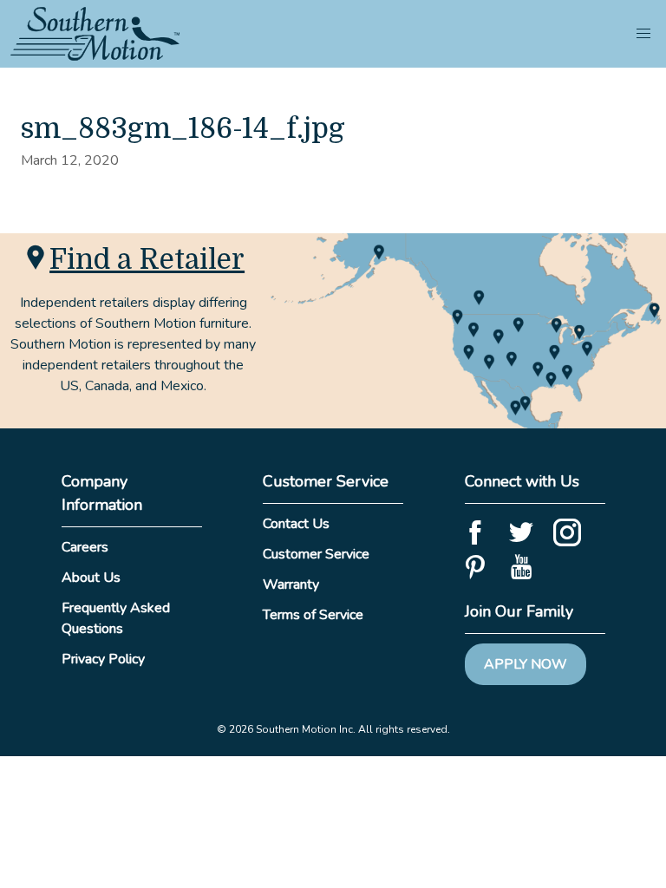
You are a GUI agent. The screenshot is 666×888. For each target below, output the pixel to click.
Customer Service (316, 554)
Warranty (291, 584)
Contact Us (296, 523)
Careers (85, 547)
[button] (643, 33)
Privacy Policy (103, 659)
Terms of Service (313, 614)
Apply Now (525, 664)
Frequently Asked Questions (116, 618)
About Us (91, 577)
